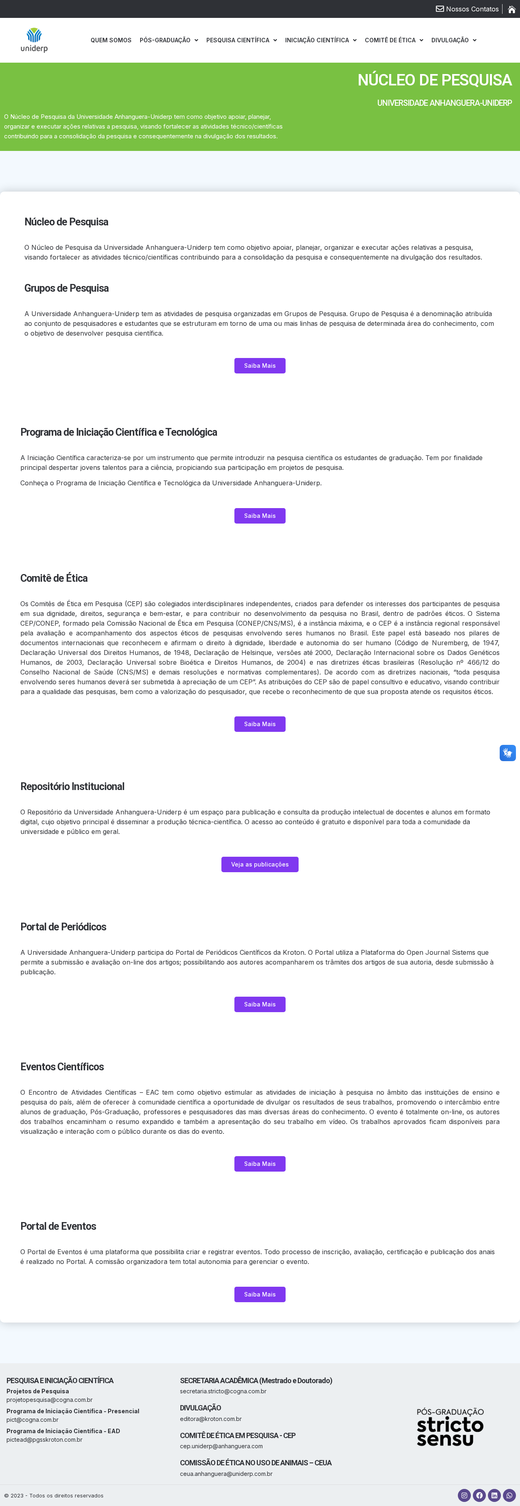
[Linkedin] (494, 1495)
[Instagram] (464, 1495)
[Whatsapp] (509, 1495)
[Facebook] (479, 1495)
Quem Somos (111, 40)
